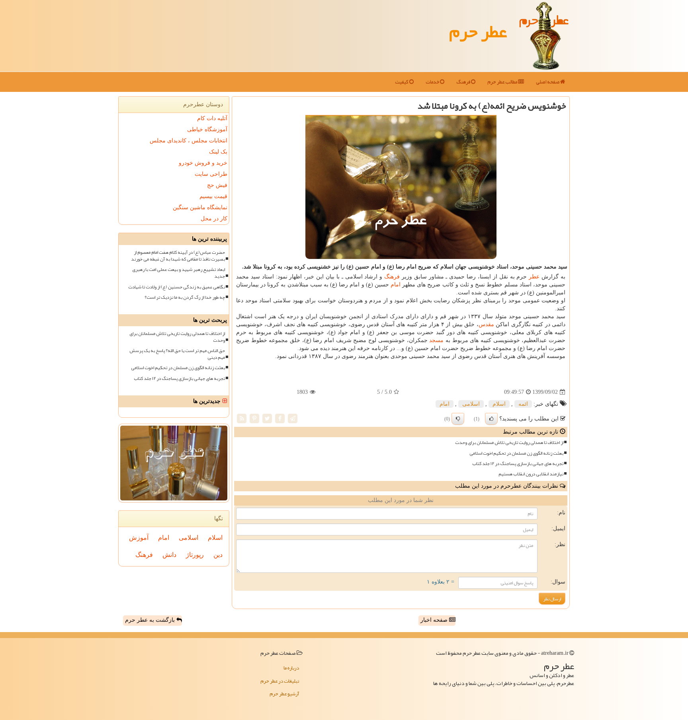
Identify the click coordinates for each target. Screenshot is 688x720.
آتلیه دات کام (212, 118)
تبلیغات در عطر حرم (279, 681)
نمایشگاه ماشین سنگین (200, 207)
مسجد (436, 340)
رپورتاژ (195, 554)
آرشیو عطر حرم (284, 694)
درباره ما (291, 668)
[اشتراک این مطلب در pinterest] (254, 418)
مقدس (486, 324)
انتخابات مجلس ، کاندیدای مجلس (188, 141)
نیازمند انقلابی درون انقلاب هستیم (530, 474)
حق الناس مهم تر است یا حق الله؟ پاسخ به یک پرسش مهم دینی (177, 354)
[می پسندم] (491, 419)
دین (218, 554)
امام (396, 285)
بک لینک (218, 152)
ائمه (523, 404)
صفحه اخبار (434, 620)
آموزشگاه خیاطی (207, 129)
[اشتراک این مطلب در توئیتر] (267, 418)
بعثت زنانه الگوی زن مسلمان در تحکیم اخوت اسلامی (516, 453)
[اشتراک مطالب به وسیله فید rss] (241, 418)
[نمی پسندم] (458, 419)
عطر (534, 277)
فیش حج (217, 185)
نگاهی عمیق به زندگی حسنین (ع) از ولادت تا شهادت (176, 287)
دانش (169, 554)
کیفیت (402, 82)
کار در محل (214, 219)
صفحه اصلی (548, 82)
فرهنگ (463, 82)
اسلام (499, 404)
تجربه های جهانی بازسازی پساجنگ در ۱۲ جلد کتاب (517, 463)
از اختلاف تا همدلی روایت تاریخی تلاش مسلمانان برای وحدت (509, 442)
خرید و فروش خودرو (203, 163)
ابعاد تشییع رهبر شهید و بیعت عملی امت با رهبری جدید (178, 273)
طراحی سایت (211, 174)
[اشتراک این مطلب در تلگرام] (292, 418)
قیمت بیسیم (213, 196)
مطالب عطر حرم (502, 82)
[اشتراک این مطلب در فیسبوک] (279, 418)
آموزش (139, 537)
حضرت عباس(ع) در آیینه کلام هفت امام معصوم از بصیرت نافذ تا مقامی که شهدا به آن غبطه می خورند (178, 256)
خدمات (433, 82)
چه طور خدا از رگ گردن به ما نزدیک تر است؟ (185, 297)
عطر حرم (478, 31)
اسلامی (471, 404)
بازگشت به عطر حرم (150, 620)
